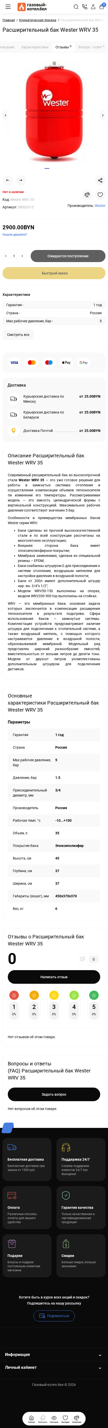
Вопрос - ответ (91, 47)
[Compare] (87, 194)
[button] (5, 115)
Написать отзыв (54, 977)
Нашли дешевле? (15, 234)
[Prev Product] (8, 180)
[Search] (76, 7)
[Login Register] (93, 7)
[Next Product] (21, 180)
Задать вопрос (54, 1094)
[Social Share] (100, 180)
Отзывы (63, 47)
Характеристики (34, 47)
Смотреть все (18, 335)
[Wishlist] (100, 194)
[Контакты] (84, 7)
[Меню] (8, 6)
